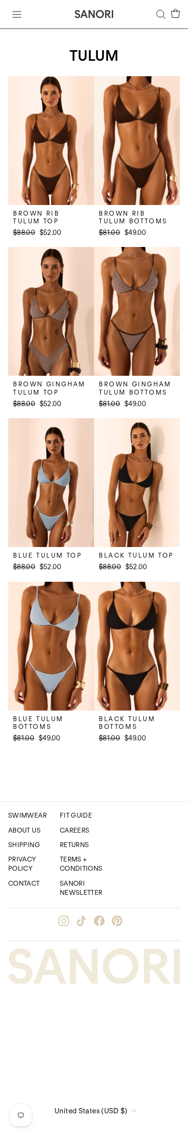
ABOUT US (24, 830)
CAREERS (75, 830)
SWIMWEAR (27, 815)
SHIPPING (24, 845)
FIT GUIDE (76, 815)
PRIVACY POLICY (22, 863)
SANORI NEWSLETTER (81, 887)
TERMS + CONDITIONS (81, 863)
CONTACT (24, 883)
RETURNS (74, 845)
